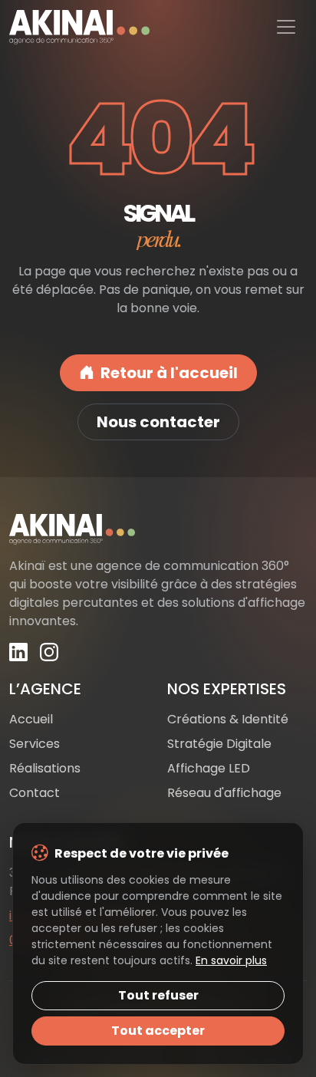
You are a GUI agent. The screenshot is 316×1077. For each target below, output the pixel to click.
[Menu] (286, 26)
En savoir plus (231, 960)
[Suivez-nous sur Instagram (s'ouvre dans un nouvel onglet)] (49, 652)
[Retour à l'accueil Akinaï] (158, 529)
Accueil (31, 719)
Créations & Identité (227, 719)
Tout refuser (158, 995)
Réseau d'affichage (224, 793)
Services (34, 744)
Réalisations (45, 768)
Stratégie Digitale (219, 744)
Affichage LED (208, 768)
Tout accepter (158, 1030)
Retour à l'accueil (169, 373)
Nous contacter (158, 422)
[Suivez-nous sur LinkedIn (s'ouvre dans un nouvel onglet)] (18, 652)
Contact (34, 793)
